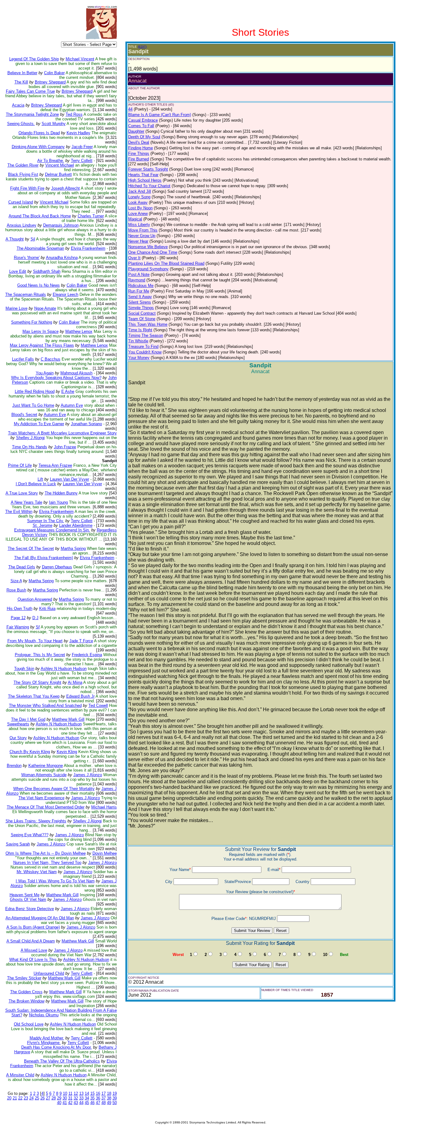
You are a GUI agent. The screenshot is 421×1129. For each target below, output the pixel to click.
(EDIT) (142, 46)
